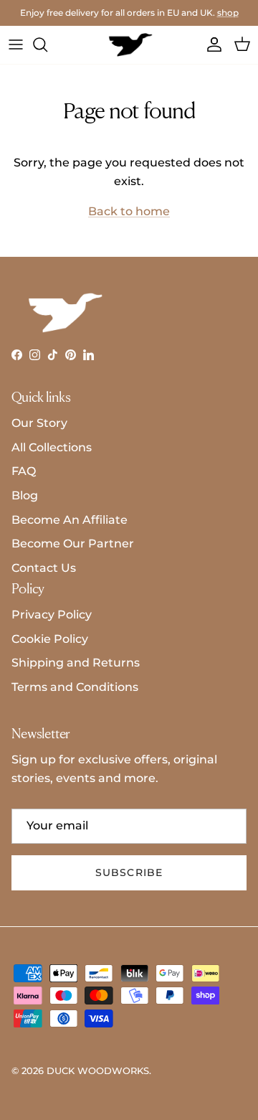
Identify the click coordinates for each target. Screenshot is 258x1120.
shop (228, 12)
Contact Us (43, 568)
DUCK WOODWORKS (98, 1070)
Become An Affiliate (69, 520)
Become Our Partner (72, 543)
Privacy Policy (51, 614)
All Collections (51, 447)
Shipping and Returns (75, 662)
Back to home (129, 211)
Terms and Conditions (74, 687)
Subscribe (129, 872)
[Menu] (16, 44)
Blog (24, 495)
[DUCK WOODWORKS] (129, 45)
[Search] (47, 44)
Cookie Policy (49, 639)
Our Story (39, 423)
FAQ (23, 471)
